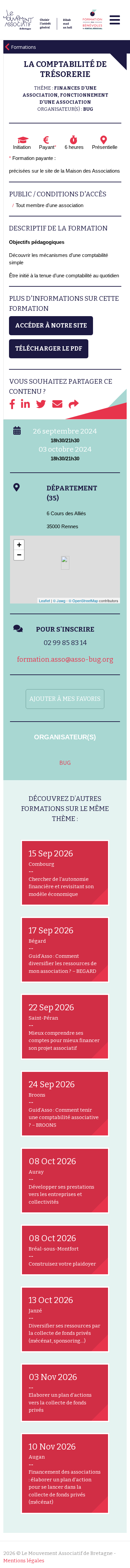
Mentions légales (23, 1561)
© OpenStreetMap (83, 600)
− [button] (19, 555)
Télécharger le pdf (48, 348)
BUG (65, 762)
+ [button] (19, 545)
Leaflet (44, 600)
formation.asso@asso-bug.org (65, 659)
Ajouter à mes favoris (65, 699)
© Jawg (59, 600)
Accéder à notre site (51, 325)
